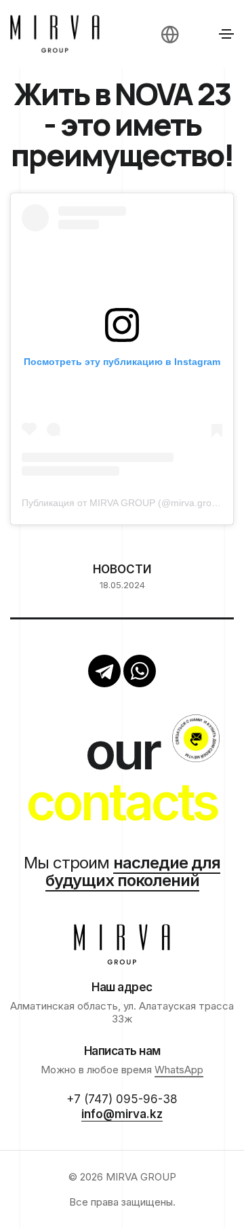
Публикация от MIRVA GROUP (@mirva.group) (124, 502)
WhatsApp (179, 1069)
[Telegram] (104, 671)
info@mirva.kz (122, 1114)
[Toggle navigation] (226, 34)
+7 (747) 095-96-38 (122, 1099)
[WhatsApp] (139, 671)
